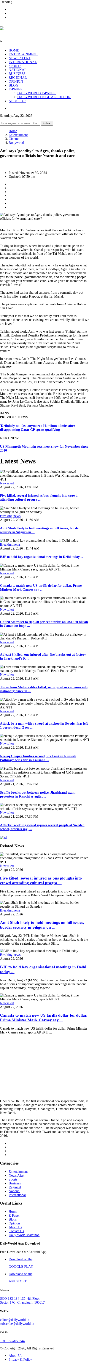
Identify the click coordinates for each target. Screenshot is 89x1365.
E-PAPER (16, 89)
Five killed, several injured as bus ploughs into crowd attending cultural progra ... (39, 497)
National (14, 1191)
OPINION (16, 81)
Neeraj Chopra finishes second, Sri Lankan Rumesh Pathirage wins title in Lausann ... (38, 758)
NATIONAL (18, 70)
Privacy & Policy (20, 1359)
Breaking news (10, 516)
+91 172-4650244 (12, 1341)
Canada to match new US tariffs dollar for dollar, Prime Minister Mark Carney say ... (41, 587)
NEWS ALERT (19, 58)
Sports (13, 1179)
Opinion (14, 1223)
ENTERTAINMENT (23, 54)
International (17, 1195)
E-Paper (14, 1215)
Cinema (14, 139)
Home (13, 131)
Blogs (13, 1219)
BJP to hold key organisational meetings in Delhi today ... (41, 557)
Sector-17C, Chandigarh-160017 (22, 1302)
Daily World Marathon (24, 1235)
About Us (15, 1227)
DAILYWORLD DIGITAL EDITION (44, 97)
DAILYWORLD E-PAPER (36, 93)
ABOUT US (17, 101)
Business (15, 1183)
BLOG (13, 85)
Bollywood (16, 142)
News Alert (16, 1175)
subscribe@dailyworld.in (17, 1323)
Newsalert (7, 483)
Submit (47, 123)
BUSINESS (17, 73)
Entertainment (18, 135)
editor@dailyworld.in (14, 1320)
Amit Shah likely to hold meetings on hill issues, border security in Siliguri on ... (42, 924)
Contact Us (16, 1231)
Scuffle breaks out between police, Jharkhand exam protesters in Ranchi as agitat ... (37, 794)
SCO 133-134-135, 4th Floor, (20, 1298)
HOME (14, 50)
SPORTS (15, 66)
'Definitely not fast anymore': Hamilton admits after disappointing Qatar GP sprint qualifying (37, 427)
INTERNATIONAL (23, 62)
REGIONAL (18, 77)
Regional (15, 1187)
